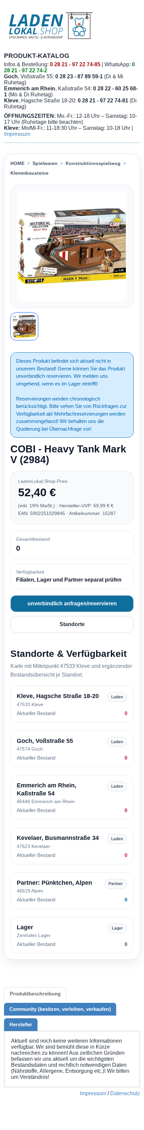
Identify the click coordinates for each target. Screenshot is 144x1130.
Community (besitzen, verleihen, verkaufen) (60, 1009)
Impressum (17, 134)
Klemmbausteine (29, 173)
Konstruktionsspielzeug (93, 163)
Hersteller (20, 1024)
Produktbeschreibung (35, 993)
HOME (17, 163)
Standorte (72, 624)
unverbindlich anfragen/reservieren (72, 603)
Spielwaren (45, 163)
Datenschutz (125, 1093)
